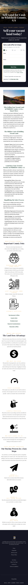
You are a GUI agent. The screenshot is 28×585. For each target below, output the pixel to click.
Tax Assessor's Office (14, 315)
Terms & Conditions (14, 566)
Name (4, 53)
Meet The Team (14, 562)
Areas (14, 548)
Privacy (21, 72)
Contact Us (14, 564)
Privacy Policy (14, 554)
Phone (4, 59)
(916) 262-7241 (14, 79)
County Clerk (14, 318)
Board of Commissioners (14, 323)
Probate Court (14, 320)
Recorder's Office (14, 326)
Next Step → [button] (14, 67)
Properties (14, 550)
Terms (18, 72)
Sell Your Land (14, 552)
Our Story (14, 560)
